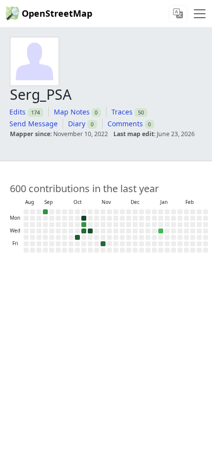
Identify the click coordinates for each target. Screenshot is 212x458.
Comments (125, 123)
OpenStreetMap (57, 13)
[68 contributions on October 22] (83, 231)
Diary (76, 123)
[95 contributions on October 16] (77, 237)
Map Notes (72, 111)
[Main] (199, 13)
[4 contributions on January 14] (160, 231)
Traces (122, 111)
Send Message (33, 123)
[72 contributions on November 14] (103, 243)
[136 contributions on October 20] (83, 218)
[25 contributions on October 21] (83, 224)
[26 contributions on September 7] (45, 211)
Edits (17, 111)
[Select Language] (178, 13)
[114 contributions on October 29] (90, 231)
